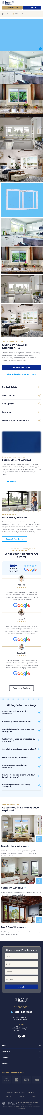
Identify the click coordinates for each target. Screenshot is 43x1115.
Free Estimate (32, 8)
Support (5, 1057)
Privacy (34, 1096)
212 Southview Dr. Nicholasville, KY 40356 (21, 1018)
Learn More (11, 481)
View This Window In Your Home (21, 374)
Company (6, 1051)
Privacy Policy (30, 1106)
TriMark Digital (28, 1104)
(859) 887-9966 (22, 1012)
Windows (9, 14)
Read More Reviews (21, 688)
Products (5, 1045)
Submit (21, 987)
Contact (5, 1063)
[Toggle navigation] (39, 3)
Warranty (8, 1096)
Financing (21, 1096)
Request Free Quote (21, 367)
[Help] (40, 48)
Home (3, 14)
